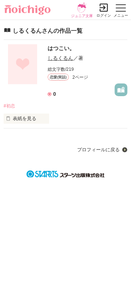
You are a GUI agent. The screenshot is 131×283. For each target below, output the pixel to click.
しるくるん (60, 58)
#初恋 (9, 105)
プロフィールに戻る (98, 149)
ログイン (103, 15)
